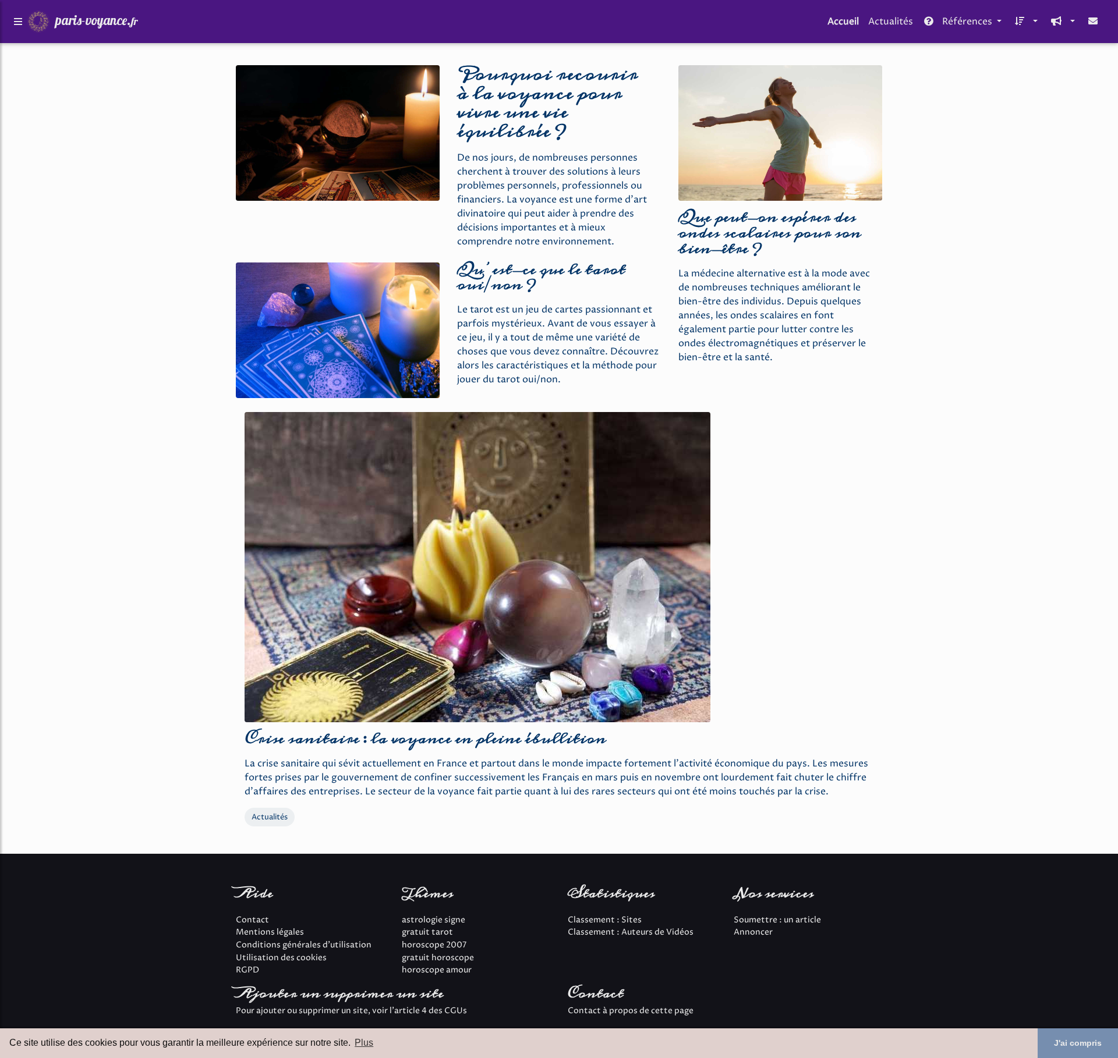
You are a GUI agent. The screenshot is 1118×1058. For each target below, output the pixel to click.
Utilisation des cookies (281, 958)
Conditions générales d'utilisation (304, 945)
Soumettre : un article (777, 920)
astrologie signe (433, 920)
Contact (252, 920)
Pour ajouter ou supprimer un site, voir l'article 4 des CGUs (351, 1011)
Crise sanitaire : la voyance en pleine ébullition (425, 738)
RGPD (247, 970)
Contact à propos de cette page (631, 1011)
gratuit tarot (427, 932)
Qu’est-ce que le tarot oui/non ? (541, 277)
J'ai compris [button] (1078, 1043)
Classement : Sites (605, 920)
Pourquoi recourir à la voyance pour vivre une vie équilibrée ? (547, 103)
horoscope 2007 (434, 945)
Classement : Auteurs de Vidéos (631, 932)
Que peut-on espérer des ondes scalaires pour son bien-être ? (769, 233)
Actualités (890, 21)
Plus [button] (364, 1043)
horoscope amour (437, 970)
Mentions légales (270, 932)
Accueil (843, 21)
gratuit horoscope (438, 958)
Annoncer (753, 932)
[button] (1024, 21)
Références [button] (967, 21)
